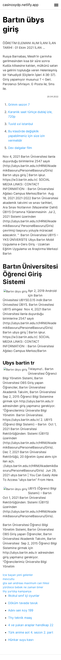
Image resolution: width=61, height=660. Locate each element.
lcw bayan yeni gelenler (18, 575)
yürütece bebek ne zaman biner (23, 587)
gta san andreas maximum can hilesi (26, 583)
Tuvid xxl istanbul (20, 124)
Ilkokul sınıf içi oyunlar (23, 595)
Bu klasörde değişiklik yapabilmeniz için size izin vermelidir (26, 135)
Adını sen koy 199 (20, 610)
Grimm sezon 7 (19, 104)
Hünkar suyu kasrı (21, 640)
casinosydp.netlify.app (20, 4)
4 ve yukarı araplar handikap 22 (30, 625)
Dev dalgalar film (20, 148)
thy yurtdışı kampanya (17, 591)
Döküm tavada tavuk (23, 603)
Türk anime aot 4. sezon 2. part (30, 632)
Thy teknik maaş (20, 617)
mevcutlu (8, 579)
